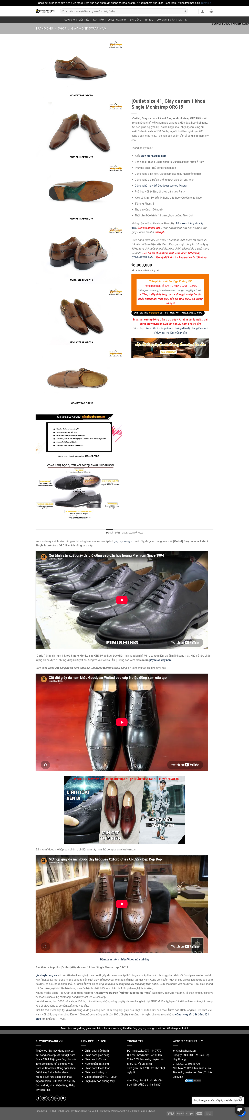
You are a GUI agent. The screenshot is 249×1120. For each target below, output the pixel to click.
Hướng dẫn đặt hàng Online (190, 328)
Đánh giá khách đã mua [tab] (129, 532)
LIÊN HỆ (182, 20)
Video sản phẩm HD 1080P (101, 1076)
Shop (62, 28)
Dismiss (206, 3)
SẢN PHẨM (98, 20)
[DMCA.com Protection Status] (193, 1080)
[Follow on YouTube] (63, 1098)
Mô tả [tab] (109, 532)
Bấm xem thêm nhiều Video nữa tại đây (124, 959)
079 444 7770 (152, 1050)
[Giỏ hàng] (211, 11)
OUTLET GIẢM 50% (117, 20)
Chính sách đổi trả (95, 1059)
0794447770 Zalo (142, 257)
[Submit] (185, 11)
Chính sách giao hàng (97, 1055)
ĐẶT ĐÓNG (135, 20)
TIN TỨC (149, 20)
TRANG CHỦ (69, 20)
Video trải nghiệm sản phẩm (170, 332)
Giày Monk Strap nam (89, 28)
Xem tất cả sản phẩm (158, 328)
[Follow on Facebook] (39, 1098)
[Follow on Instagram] (45, 1098)
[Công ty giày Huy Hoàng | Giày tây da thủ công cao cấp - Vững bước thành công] (45, 11)
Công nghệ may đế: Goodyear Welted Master (161, 185)
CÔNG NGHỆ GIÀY (166, 20)
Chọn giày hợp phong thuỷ (100, 1081)
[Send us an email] (57, 1098)
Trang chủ (44, 28)
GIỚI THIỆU (84, 20)
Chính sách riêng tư (96, 1072)
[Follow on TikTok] (51, 1098)
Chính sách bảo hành (97, 1050)
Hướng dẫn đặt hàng (97, 1063)
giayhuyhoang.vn (123, 541)
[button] (240, 1110)
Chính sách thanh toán (97, 1068)
